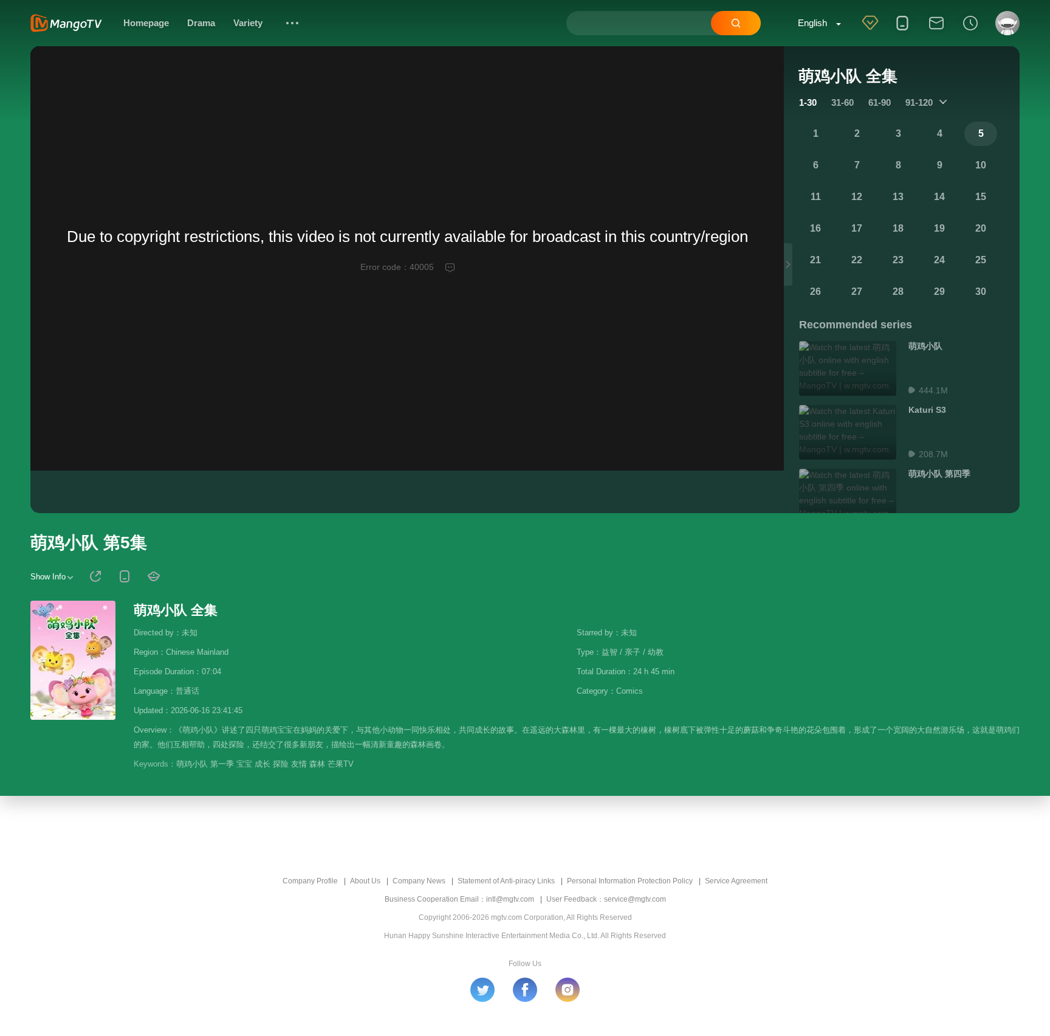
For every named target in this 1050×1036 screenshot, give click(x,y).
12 (856, 197)
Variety (247, 23)
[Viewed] (970, 31)
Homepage (146, 23)
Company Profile (310, 881)
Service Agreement (736, 881)
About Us (365, 881)
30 (980, 291)
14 (939, 197)
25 (980, 260)
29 (939, 291)
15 (980, 197)
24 (939, 260)
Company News (419, 881)
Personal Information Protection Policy (630, 881)
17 (856, 228)
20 (980, 228)
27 (856, 291)
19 (939, 228)
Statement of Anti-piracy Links (506, 881)
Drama (201, 23)
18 (898, 228)
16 (815, 228)
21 (815, 260)
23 (898, 260)
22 (856, 260)
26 (815, 291)
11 (816, 197)
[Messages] (936, 31)
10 (980, 165)
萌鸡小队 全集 (176, 610)
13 (898, 197)
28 (898, 291)
